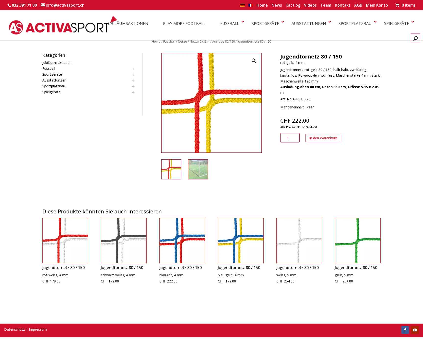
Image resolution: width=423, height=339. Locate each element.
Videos (310, 5)
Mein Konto (377, 5)
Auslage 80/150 (223, 41)
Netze (182, 41)
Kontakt (343, 5)
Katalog (293, 5)
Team (325, 5)
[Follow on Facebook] (405, 330)
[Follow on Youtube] (415, 330)
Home (262, 5)
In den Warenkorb (323, 138)
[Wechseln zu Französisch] (250, 6)
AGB (358, 5)
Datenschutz (14, 329)
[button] (253, 60)
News (276, 5)
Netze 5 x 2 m (200, 41)
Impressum (38, 329)
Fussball (169, 41)
